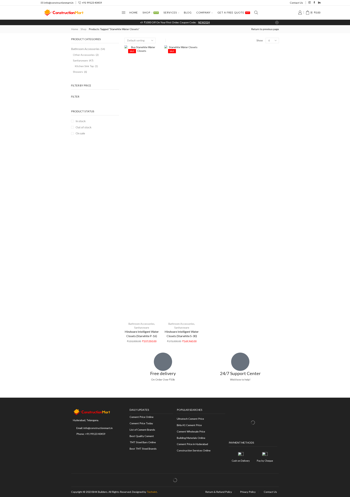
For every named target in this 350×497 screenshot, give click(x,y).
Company (203, 12)
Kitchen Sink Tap (84, 66)
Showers (78, 71)
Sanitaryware (141, 327)
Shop (150, 12)
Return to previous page (265, 29)
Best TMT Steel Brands (143, 448)
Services (170, 12)
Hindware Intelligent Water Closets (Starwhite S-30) (182, 334)
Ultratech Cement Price (190, 419)
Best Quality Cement (142, 436)
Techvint (152, 491)
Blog (188, 12)
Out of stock (84, 127)
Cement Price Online (141, 417)
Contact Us (296, 2)
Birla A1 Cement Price (189, 425)
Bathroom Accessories (141, 323)
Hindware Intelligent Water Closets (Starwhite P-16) (142, 334)
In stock (81, 121)
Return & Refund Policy (218, 492)
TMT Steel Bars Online (143, 442)
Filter (75, 96)
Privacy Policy (248, 492)
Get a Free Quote (233, 12)
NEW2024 (204, 22)
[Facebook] (314, 2)
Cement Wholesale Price (191, 431)
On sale (80, 133)
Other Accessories (84, 54)
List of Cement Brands (142, 429)
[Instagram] (309, 2)
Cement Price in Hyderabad (192, 444)
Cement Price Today (141, 423)
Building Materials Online (191, 438)
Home (133, 12)
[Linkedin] (319, 2)
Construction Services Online (194, 450)
